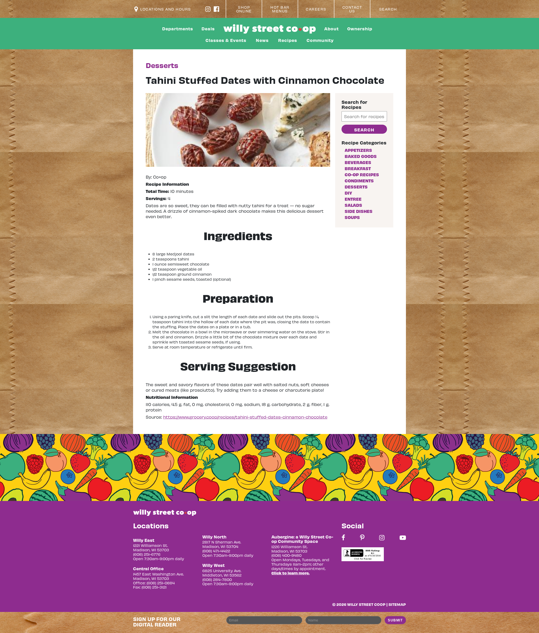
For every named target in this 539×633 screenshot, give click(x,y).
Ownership (359, 28)
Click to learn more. (290, 572)
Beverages (358, 162)
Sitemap (397, 604)
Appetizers (358, 150)
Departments (177, 28)
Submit (395, 620)
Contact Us (352, 9)
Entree (353, 199)
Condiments (359, 180)
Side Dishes (358, 211)
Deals (208, 28)
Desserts (356, 186)
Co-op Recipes (362, 174)
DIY (348, 192)
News (262, 40)
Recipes (287, 40)
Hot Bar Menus (280, 9)
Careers (316, 9)
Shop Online (244, 9)
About (331, 28)
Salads (353, 205)
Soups (352, 217)
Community (320, 40)
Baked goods (361, 156)
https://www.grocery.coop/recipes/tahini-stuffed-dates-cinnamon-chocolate (245, 416)
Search (388, 9)
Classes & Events (225, 40)
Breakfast (358, 168)
